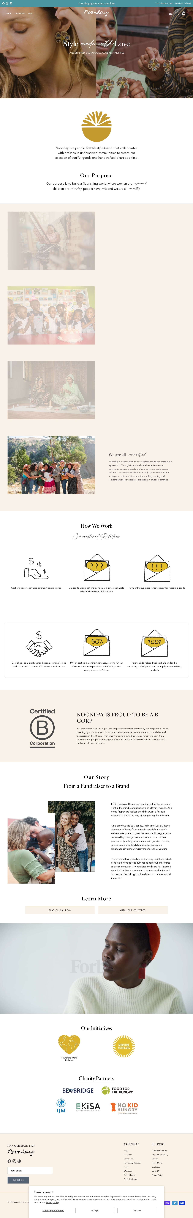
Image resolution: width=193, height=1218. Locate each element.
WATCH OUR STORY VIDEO (133, 910)
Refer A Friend (130, 1175)
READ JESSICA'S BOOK (60, 910)
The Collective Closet (163, 3)
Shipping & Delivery (183, 3)
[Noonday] (96, 13)
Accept (95, 1210)
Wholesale (128, 1171)
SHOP (8, 13)
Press (126, 1167)
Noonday (18, 1202)
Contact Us (156, 1171)
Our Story (128, 1155)
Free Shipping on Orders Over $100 (96, 3)
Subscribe (18, 1180)
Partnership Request (132, 1163)
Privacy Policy (52, 1202)
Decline (137, 1210)
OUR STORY (20, 13)
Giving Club (128, 1159)
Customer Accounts (160, 1150)
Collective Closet (130, 1179)
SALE (30, 13)
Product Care (157, 1163)
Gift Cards (156, 1167)
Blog (126, 1150)
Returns (155, 1159)
